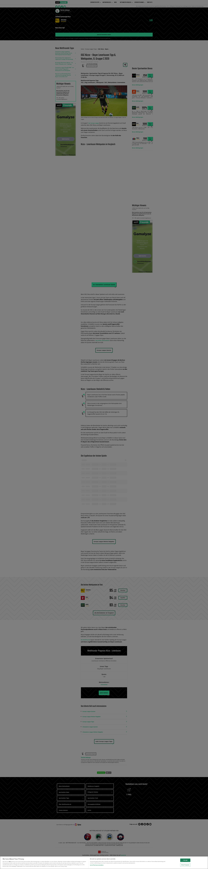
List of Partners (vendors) (96, 865)
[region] (104, 862)
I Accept (185, 860)
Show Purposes (185, 865)
